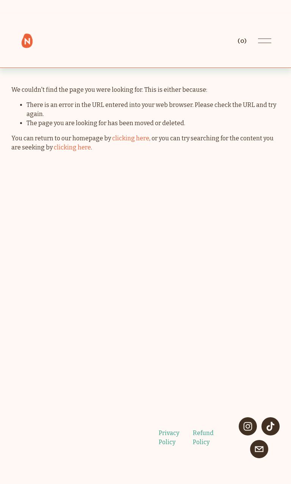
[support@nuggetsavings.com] (259, 449)
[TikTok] (270, 426)
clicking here (130, 138)
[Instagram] (248, 426)
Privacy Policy (169, 437)
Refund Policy (203, 437)
